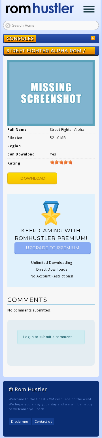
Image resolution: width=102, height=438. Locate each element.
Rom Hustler (40, 8)
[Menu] (89, 9)
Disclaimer (20, 421)
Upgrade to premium (52, 247)
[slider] (61, 162)
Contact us (43, 421)
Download (32, 178)
